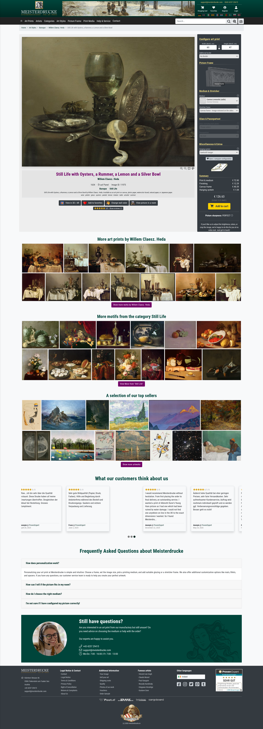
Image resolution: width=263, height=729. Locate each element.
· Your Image (104, 674)
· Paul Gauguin (143, 680)
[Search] (229, 21)
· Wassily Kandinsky (145, 684)
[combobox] (219, 56)
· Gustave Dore (143, 690)
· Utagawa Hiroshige (145, 687)
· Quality (102, 684)
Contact (116, 21)
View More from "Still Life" (131, 384)
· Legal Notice (65, 677)
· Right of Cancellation (68, 687)
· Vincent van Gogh (145, 674)
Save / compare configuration (220, 159)
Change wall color (118, 203)
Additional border (205, 53)
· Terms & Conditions (68, 680)
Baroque (42, 28)
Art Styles (61, 21)
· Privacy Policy (65, 684)
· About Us (64, 694)
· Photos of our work (106, 687)
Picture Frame (74, 21)
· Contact (63, 674)
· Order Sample (104, 694)
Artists (39, 21)
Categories (49, 21)
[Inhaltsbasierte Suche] (235, 21)
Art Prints (29, 21)
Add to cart (220, 206)
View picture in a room (145, 203)
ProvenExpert (54, 525)
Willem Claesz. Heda (56, 28)
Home (23, 28)
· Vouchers (103, 690)
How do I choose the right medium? (44, 593)
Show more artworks (131, 464)
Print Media (89, 21)
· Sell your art (104, 677)
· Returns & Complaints (68, 690)
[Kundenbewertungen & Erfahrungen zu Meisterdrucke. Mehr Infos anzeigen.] (229, 680)
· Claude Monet (143, 677)
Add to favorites (94, 203)
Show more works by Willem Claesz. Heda (131, 304)
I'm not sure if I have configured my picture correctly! (53, 603)
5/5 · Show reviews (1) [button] (113, 208)
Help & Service (103, 21)
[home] (21, 21)
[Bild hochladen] (241, 21)
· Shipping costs (105, 680)
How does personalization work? (42, 563)
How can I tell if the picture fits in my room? (48, 584)
